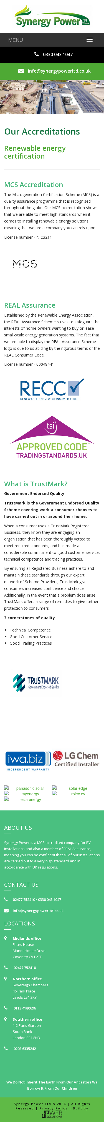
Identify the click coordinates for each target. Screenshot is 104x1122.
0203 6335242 (24, 1048)
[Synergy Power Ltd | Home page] (52, 16)
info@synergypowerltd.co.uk (59, 71)
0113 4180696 (24, 1008)
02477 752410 (24, 899)
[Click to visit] (52, 263)
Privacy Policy (53, 1108)
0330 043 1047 (58, 54)
